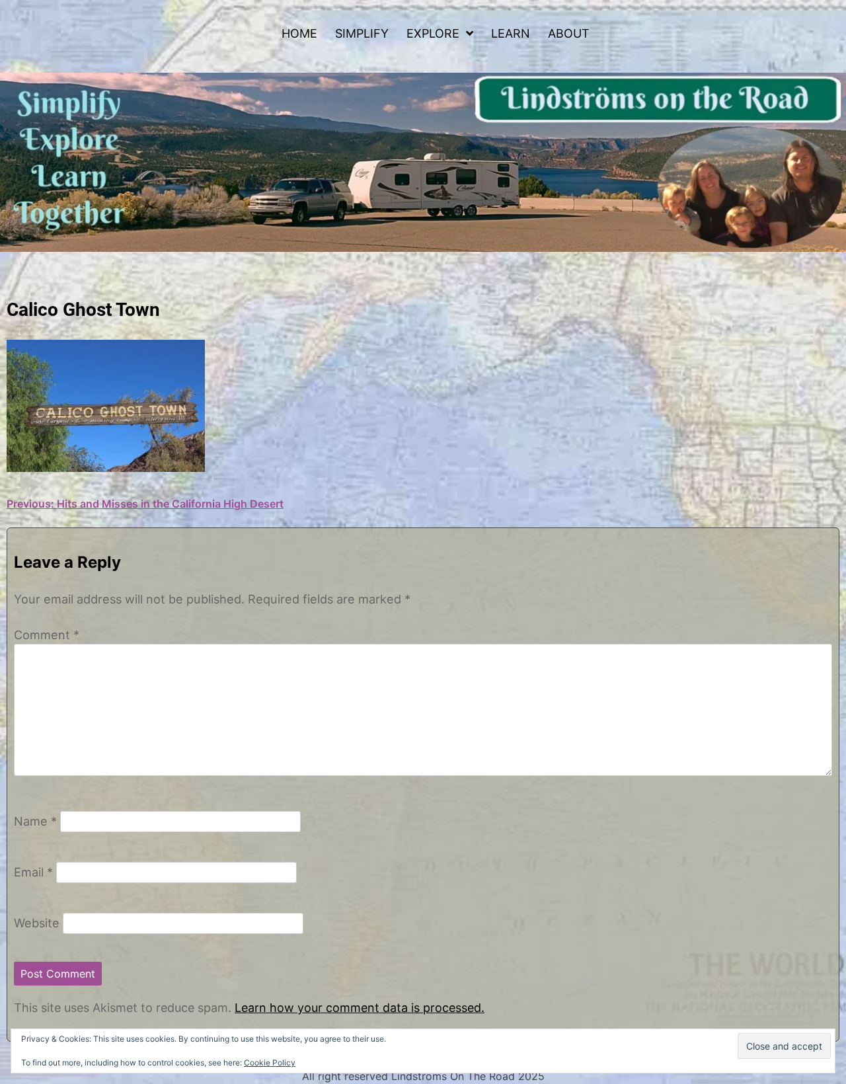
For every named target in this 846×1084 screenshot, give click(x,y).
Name (35, 821)
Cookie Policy (269, 1062)
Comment (46, 634)
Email (33, 872)
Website (36, 922)
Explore (432, 33)
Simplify (362, 33)
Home (299, 33)
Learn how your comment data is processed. (359, 1008)
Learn (510, 33)
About (569, 33)
